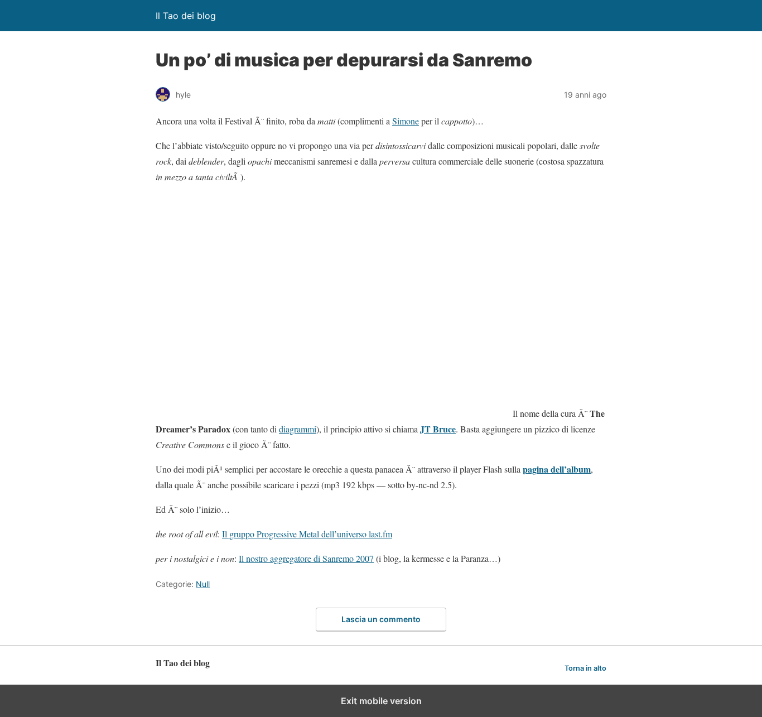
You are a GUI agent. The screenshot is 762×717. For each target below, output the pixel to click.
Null (203, 584)
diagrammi (297, 429)
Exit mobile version (381, 700)
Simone (405, 121)
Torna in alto (585, 668)
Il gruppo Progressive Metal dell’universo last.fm (307, 534)
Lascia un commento (381, 619)
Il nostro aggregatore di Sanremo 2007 (306, 558)
